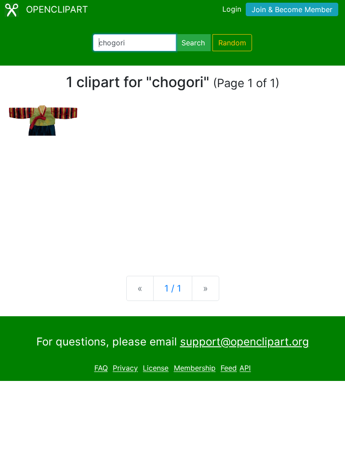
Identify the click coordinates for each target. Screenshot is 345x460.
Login (231, 8)
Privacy (125, 368)
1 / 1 (172, 288)
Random (232, 42)
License (155, 368)
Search (193, 42)
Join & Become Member (292, 9)
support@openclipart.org (244, 341)
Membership (195, 368)
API (245, 368)
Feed (229, 368)
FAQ (101, 368)
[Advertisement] (172, 198)
